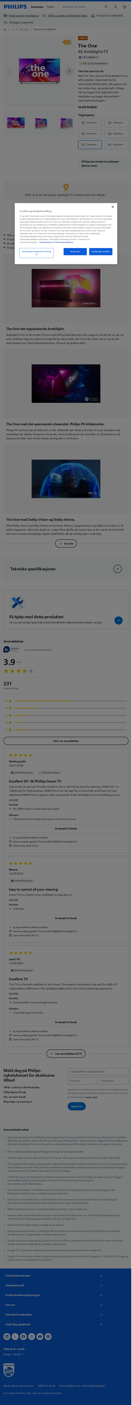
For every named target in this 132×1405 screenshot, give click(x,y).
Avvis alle (74, 251)
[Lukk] (111, 207)
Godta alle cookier (99, 251)
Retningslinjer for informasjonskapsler (55, 242)
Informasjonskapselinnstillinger (35, 253)
